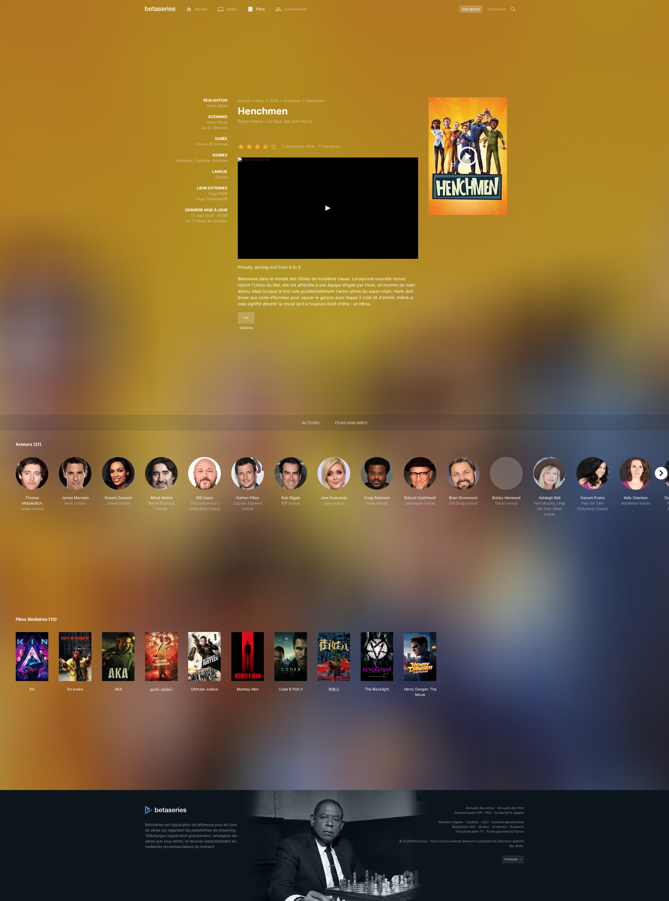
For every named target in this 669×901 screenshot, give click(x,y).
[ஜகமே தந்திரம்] (161, 656)
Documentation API (468, 813)
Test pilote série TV (469, 831)
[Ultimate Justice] (204, 656)
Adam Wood (217, 105)
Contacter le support (509, 813)
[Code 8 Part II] (290, 656)
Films (260, 100)
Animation (292, 100)
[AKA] (118, 656)
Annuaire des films (510, 808)
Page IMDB (217, 193)
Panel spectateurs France (505, 831)
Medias (483, 827)
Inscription (471, 9)
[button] (32, 487)
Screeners (499, 827)
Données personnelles (508, 822)
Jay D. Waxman (214, 127)
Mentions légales (450, 822)
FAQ (488, 813)
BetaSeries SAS (463, 827)
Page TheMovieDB (211, 199)
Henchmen (315, 100)
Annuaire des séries (480, 808)
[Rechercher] (513, 9)
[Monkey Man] (247, 656)
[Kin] (32, 656)
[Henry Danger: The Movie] (420, 656)
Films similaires (351, 422)
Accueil (244, 100)
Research (517, 827)
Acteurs (310, 422)
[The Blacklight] (377, 656)
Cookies (472, 822)
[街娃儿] (334, 656)
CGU (484, 822)
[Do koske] (75, 656)
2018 (274, 100)
